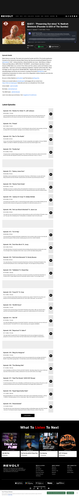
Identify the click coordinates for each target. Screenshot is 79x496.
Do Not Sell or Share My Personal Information (56, 492)
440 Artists (38, 475)
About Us (54, 467)
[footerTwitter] (45, 489)
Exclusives (37, 16)
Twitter (74, 16)
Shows (17, 16)
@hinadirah (6, 62)
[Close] (77, 493)
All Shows (38, 467)
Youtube (76, 16)
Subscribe (52, 16)
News (42, 16)
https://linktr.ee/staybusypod (9, 83)
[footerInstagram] (30, 489)
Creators (47, 16)
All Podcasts (38, 468)
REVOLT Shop (70, 472)
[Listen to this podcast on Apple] (54, 46)
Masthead (54, 468)
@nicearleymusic (12, 89)
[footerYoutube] (48, 489)
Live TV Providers (39, 470)
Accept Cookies (70, 492)
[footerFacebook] (41, 489)
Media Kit (54, 472)
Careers (53, 474)
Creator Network (39, 474)
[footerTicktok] (34, 489)
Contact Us (69, 468)
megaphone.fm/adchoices (29, 95)
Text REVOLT (70, 470)
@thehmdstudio (16, 92)
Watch (21, 16)
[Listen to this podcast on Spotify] (41, 46)
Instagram (66, 16)
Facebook (72, 16)
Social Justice (31, 16)
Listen (25, 16)
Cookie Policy (10, 494)
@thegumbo (41, 71)
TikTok (68, 16)
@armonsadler (14, 86)
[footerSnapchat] (37, 489)
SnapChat (70, 16)
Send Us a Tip (55, 470)
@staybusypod (21, 81)
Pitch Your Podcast (40, 472)
